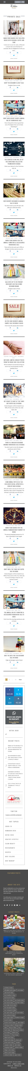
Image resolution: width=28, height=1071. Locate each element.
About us (10, 1065)
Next (20, 679)
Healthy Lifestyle (12, 839)
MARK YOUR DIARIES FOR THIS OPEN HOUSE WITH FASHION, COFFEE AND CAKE (14, 40)
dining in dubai (18, 1025)
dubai (5, 1027)
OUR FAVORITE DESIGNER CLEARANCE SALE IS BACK (14, 202)
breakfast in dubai (19, 1017)
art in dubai (20, 990)
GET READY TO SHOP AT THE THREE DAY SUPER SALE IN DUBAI (14, 402)
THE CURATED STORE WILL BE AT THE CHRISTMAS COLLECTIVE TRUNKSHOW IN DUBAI (14, 162)
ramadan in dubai (8, 1045)
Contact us (17, 1065)
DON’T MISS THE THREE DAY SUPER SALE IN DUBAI (14, 570)
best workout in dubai (9, 1015)
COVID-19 (8, 826)
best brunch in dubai (9, 997)
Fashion (6, 356)
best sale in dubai (8, 1012)
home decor (7, 1035)
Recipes (8, 852)
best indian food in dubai (10, 1005)
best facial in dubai (19, 1000)
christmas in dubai (8, 1025)
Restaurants (10, 848)
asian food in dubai (8, 992)
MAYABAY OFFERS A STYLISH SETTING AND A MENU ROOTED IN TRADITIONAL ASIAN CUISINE (15, 775)
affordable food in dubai (10, 990)
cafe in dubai (20, 1022)
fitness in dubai (12, 1027)
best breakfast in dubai (9, 995)
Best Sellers (10, 856)
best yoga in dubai (8, 1017)
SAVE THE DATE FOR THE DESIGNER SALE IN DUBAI (14, 657)
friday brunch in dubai (17, 1030)
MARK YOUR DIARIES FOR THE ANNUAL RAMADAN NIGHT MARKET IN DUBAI (14, 530)
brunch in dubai (8, 1020)
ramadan (18, 1042)
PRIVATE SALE (8, 36)
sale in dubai (17, 1045)
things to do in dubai (9, 1050)
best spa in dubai (19, 1012)
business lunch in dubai (9, 1022)
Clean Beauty (10, 844)
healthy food (15, 1032)
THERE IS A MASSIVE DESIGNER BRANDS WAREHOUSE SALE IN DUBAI (14, 444)
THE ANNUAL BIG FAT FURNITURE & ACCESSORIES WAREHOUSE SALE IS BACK (14, 614)
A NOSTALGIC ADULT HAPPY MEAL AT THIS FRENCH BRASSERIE (14, 765)
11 (15, 679)
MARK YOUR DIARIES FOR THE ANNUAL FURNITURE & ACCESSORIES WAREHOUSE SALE (14, 242)
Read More (14, 58)
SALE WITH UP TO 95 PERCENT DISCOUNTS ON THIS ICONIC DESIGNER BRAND (14, 284)
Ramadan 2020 (10, 831)
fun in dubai (7, 1032)
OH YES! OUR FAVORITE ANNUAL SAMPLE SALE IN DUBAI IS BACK (14, 322)
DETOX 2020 (9, 835)
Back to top (13, 1067)
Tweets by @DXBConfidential (13, 815)
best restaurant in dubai (10, 1010)
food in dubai (7, 1030)
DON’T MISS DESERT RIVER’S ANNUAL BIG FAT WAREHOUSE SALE (14, 119)
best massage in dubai (9, 1007)
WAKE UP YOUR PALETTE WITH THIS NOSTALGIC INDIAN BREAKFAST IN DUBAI (14, 932)
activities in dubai (8, 987)
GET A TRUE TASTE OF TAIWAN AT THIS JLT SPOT (14, 785)
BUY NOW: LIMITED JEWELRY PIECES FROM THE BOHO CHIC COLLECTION (14, 361)
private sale (18, 1040)
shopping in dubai (8, 1047)
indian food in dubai (9, 1037)
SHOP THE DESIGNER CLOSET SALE (14, 83)
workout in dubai (8, 1054)
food (19, 1027)
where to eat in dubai (9, 1052)
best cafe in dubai (8, 1000)
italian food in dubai (9, 1040)
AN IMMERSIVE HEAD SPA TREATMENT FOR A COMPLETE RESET (15, 757)
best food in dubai (8, 1002)
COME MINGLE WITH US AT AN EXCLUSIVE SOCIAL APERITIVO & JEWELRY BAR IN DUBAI (14, 484)
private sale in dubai (9, 1042)
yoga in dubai (17, 1054)
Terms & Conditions (18, 1063)
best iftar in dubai (19, 1002)
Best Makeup (10, 861)
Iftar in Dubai (15, 1035)
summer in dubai (19, 1047)
